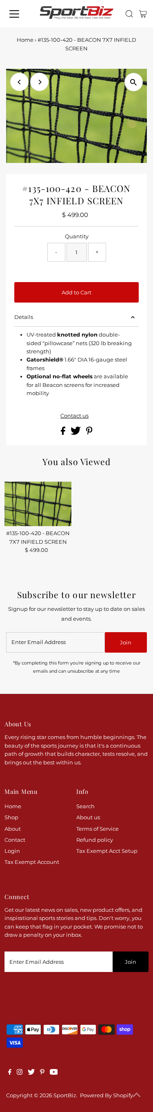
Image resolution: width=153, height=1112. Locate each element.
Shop (11, 817)
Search (85, 806)
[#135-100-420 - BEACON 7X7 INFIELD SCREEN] (37, 503)
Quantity (77, 236)
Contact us (74, 416)
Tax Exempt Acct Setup (106, 851)
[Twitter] (31, 1073)
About (12, 829)
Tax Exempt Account (31, 862)
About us (88, 817)
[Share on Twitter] (76, 433)
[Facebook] (9, 1073)
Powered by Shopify (106, 1095)
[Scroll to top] (137, 1095)
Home (25, 39)
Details (23, 317)
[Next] (39, 82)
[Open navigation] (17, 14)
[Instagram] (19, 1073)
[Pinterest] (42, 1073)
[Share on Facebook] (64, 433)
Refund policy (94, 840)
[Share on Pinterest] (89, 433)
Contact (14, 840)
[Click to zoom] (133, 82)
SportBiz (64, 1095)
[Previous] (19, 82)
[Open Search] (129, 14)
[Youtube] (54, 1073)
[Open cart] (143, 14)
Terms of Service (97, 829)
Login (12, 851)
